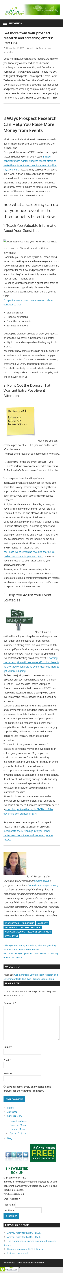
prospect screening (15, 932)
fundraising (28, 923)
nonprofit (42, 923)
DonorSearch (41, 880)
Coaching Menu (18, 1125)
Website (8, 1073)
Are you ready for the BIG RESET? (24, 1232)
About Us (12, 1111)
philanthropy (12, 927)
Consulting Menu (18, 1121)
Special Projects (18, 1133)
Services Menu (14, 1115)
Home (10, 1107)
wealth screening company (43, 885)
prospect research (31, 927)
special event (11, 936)
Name (8, 1046)
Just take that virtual (17, 1253)
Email (7, 1060)
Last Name (9, 1210)
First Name (9, 1204)
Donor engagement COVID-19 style (25, 1249)
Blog (9, 1138)
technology (9, 52)
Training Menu (17, 1129)
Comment (10, 1003)
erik (31, 48)
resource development (39, 932)
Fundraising (45, 48)
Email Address (12, 1198)
